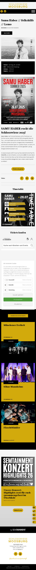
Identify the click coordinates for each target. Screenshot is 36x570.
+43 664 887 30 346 (19, 547)
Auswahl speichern (18, 295)
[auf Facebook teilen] (22, 178)
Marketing (11, 290)
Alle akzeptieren (18, 299)
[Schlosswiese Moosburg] (18, 540)
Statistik (11, 285)
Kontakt (9, 566)
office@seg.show (19, 549)
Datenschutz (25, 566)
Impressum (16, 566)
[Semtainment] (18, 529)
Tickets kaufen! (18, 169)
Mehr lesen (18, 510)
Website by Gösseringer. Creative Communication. (18, 568)
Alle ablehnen (18, 304)
